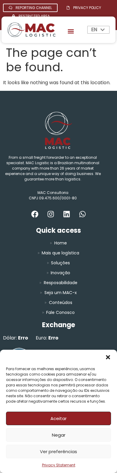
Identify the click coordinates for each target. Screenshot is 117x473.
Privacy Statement (58, 465)
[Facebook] (35, 214)
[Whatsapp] (82, 214)
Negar (58, 435)
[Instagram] (51, 214)
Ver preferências (58, 451)
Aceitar (58, 418)
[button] (108, 357)
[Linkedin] (66, 214)
